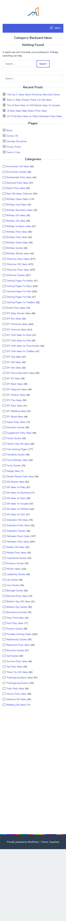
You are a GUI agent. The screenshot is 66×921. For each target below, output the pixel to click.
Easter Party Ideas (16, 422)
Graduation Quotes (16, 530)
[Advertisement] (29, 770)
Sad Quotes (12, 655)
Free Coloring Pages (16, 449)
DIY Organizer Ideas (16, 389)
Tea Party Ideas (14, 666)
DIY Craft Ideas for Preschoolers (23, 345)
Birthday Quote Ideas (17, 242)
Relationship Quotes (16, 639)
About (9, 130)
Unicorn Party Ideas (16, 693)
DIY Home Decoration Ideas (20, 373)
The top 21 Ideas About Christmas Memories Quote (33, 94)
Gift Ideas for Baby (16, 487)
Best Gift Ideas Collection (19, 193)
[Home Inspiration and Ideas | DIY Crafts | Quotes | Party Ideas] (33, 11)
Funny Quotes (13, 465)
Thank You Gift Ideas (17, 672)
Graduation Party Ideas (18, 525)
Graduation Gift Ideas (17, 519)
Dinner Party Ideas (15, 307)
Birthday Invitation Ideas (18, 226)
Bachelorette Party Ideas (19, 177)
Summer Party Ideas (16, 661)
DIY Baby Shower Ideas (18, 313)
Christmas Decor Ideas (18, 258)
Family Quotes (13, 438)
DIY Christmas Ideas (17, 324)
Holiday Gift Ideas (15, 547)
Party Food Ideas (15, 617)
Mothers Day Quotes (16, 606)
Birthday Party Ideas (16, 231)
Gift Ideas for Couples (17, 503)
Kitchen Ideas (13, 568)
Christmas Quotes (15, 275)
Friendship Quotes (15, 454)
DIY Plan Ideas (14, 400)
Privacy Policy (13, 146)
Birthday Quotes (14, 247)
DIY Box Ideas (13, 318)
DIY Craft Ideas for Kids (18, 340)
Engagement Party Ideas (19, 432)
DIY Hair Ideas (13, 367)
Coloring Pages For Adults (19, 280)
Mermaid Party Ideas (17, 596)
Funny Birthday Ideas (17, 460)
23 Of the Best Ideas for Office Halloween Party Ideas (34, 116)
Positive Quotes (14, 628)
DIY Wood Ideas (14, 416)
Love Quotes (12, 585)
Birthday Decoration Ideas (19, 210)
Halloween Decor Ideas (18, 536)
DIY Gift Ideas (13, 362)
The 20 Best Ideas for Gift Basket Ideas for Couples (33, 105)
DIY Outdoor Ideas (15, 394)
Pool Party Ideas (14, 623)
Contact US (12, 135)
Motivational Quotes (16, 612)
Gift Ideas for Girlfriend (18, 508)
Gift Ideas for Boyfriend (18, 492)
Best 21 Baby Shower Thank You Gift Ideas (29, 99)
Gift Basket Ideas (15, 481)
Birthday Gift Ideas (16, 215)
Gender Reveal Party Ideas (20, 476)
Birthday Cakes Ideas (17, 199)
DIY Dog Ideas (13, 356)
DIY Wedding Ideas (16, 411)
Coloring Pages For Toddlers (20, 302)
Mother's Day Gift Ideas (18, 601)
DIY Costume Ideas (16, 329)
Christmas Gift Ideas (16, 264)
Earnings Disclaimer (16, 141)
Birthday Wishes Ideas (17, 253)
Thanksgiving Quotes (17, 683)
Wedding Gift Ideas (16, 704)
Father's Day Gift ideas (18, 443)
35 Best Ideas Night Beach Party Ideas (27, 110)
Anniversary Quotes (16, 171)
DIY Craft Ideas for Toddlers (20, 351)
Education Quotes (15, 427)
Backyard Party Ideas (17, 182)
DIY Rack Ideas (14, 405)
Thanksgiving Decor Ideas (19, 677)
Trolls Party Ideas (15, 688)
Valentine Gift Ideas (16, 699)
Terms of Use (13, 152)
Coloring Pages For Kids (18, 296)
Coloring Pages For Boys (19, 286)
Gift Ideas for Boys (16, 498)
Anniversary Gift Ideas (17, 166)
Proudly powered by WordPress (23, 841)
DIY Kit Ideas (13, 378)
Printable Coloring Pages (19, 634)
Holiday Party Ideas (16, 552)
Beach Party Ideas (15, 188)
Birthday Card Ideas (16, 204)
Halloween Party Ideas (17, 541)
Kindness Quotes (15, 563)
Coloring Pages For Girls (18, 291)
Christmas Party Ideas (17, 269)
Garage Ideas (13, 471)
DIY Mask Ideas (14, 383)
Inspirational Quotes (16, 558)
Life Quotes (12, 579)
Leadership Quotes (16, 574)
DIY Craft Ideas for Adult (19, 335)
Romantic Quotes (15, 650)
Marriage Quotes (14, 590)
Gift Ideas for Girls (15, 514)
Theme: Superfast (50, 841)
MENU (57, 28)
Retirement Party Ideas (18, 644)
